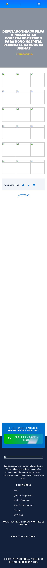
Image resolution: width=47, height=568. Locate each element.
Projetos (17, 510)
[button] (39, 4)
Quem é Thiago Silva (23, 495)
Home (16, 490)
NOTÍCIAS (18, 515)
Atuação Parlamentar (23, 505)
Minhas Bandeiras (22, 500)
